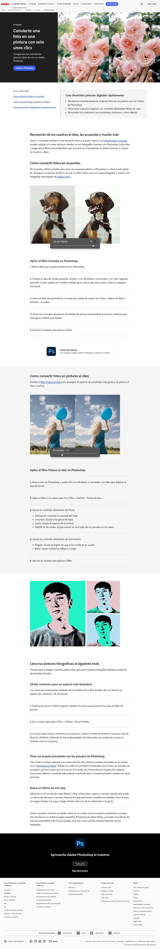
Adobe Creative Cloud (15, 10)
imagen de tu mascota (115, 140)
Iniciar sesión (152, 4)
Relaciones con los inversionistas (143, 908)
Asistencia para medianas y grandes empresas (113, 901)
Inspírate (76, 4)
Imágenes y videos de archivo (13, 913)
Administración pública (76, 894)
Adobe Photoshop (68, 350)
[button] (142, 4)
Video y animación (9, 900)
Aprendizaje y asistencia (45, 4)
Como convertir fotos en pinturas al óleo (31, 101)
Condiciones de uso (131, 941)
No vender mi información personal (135, 945)
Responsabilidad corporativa (141, 904)
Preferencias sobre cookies (147, 941)
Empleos (135, 894)
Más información (80, 870)
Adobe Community (106, 894)
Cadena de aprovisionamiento (142, 911)
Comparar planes (86, 4)
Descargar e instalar (107, 891)
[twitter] (40, 941)
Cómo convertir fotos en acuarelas (28, 96)
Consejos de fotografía (64, 4)
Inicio (3, 10)
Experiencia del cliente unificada (46, 897)
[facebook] (31, 941)
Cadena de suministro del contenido (47, 893)
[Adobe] (5, 4)
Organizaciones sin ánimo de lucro (79, 891)
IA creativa (7, 890)
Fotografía (32, 4)
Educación (72, 887)
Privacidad (120, 941)
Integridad (136, 918)
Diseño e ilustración (10, 897)
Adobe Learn (105, 898)
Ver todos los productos (11, 917)
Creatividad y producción (43, 900)
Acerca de (136, 891)
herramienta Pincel (46, 765)
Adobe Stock (63, 176)
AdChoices (153, 945)
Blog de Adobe (137, 925)
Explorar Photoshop (24, 68)
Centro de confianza (139, 915)
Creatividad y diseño (19, 4)
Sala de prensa (137, 901)
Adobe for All (137, 921)
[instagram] (35, 941)
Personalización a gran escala (45, 890)
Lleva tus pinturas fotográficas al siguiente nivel (34, 107)
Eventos (135, 898)
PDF (5, 903)
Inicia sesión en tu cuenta (141, 887)
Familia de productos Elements (13, 910)
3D (5, 907)
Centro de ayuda (106, 887)
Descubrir (38, 10)
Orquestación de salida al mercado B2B (48, 903)
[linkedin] (44, 941)
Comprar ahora (99, 4)
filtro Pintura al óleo (50, 382)
